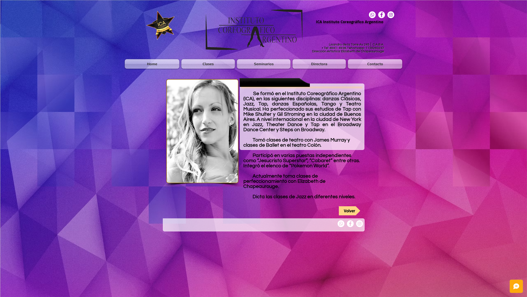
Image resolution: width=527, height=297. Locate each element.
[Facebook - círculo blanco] (381, 14)
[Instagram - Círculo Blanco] (390, 14)
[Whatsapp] (372, 14)
